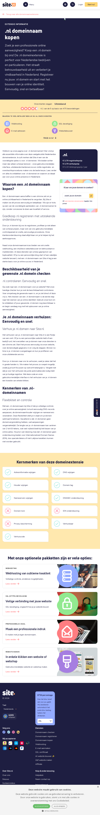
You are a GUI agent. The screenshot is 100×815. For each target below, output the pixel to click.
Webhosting (40, 744)
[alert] (50, 800)
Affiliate (38, 764)
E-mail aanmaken (42, 748)
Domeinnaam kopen (44, 740)
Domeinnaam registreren (46, 736)
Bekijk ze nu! (48, 138)
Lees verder (11, 583)
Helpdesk (39, 775)
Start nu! (91, 4)
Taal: (4, 705)
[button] (50, 811)
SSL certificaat (41, 752)
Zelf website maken (43, 760)
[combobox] (45, 721)
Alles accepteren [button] (41, 806)
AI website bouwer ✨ (45, 756)
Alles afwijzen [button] (59, 806)
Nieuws (5, 779)
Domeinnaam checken (45, 732)
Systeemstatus (8, 783)
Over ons (6, 775)
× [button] (98, 787)
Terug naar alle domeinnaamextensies (22, 14)
